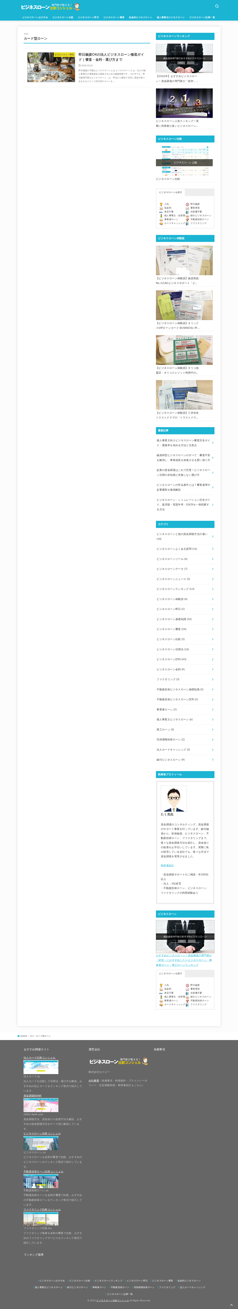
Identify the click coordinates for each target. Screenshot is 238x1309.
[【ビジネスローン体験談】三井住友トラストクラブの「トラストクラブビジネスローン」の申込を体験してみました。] (184, 395)
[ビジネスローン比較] (184, 161)
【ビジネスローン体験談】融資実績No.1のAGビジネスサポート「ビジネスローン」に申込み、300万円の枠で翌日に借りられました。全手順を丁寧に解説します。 (177, 281)
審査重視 (195, 208)
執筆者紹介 (167, 865)
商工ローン (165, 729)
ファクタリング (198, 223)
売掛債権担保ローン (171, 739)
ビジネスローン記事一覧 (202, 17)
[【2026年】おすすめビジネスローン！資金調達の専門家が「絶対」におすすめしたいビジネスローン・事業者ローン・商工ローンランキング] (184, 58)
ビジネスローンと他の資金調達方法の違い (182, 536)
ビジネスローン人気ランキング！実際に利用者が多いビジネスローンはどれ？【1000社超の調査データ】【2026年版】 (177, 124)
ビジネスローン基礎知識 (174, 619)
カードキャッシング (174, 223)
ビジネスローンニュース (173, 579)
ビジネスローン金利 (171, 669)
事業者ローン (171, 219)
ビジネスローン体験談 (172, 599)
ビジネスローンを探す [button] (170, 192)
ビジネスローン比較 (63, 17)
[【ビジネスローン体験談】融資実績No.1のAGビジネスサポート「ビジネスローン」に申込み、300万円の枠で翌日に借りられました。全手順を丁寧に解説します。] (184, 260)
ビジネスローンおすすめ (35, 17)
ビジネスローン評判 (171, 659)
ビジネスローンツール (172, 559)
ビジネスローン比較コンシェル (112, 1300)
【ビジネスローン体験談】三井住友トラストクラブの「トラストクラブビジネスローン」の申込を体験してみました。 (177, 416)
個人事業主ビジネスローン (171, 17)
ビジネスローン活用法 (173, 649)
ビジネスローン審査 (114, 17)
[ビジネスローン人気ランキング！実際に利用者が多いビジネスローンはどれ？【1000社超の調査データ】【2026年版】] (184, 103)
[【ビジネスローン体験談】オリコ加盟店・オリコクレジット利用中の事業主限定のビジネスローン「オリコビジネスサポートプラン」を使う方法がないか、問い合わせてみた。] (184, 350)
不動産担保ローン (199, 219)
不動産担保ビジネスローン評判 (177, 699)
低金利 (167, 208)
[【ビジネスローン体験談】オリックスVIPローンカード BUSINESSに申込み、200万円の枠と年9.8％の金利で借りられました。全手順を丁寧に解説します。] (184, 305)
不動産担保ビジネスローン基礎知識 (180, 689)
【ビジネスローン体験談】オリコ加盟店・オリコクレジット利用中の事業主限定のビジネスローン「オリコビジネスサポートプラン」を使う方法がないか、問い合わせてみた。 (177, 371)
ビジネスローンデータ (172, 569)
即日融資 (195, 204)
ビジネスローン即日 (88, 17)
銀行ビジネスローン (200, 216)
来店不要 (169, 212)
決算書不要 (196, 212)
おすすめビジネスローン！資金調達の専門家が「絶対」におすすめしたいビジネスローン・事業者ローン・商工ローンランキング (184, 960)
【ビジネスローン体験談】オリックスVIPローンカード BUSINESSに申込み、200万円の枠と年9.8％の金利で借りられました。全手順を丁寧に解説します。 (177, 326)
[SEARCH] (217, 6)
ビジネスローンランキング (175, 589)
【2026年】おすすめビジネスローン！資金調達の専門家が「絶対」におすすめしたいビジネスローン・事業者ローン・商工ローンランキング (177, 79)
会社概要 (94, 1080)
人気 (166, 204)
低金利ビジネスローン (140, 17)
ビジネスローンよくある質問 (177, 549)
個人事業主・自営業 (174, 216)
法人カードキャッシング (173, 749)
